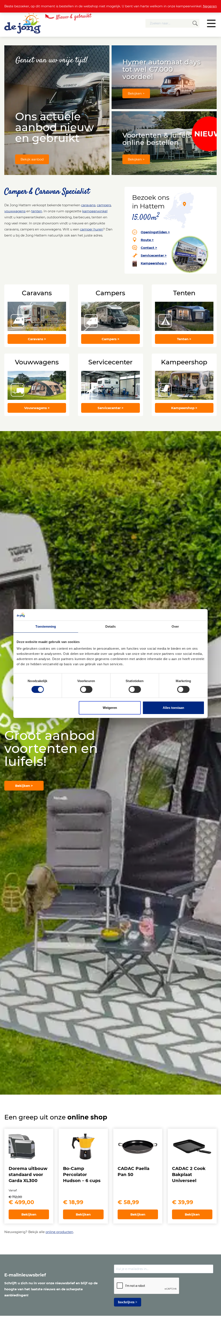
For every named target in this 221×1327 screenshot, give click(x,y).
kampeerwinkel (94, 211)
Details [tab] (110, 626)
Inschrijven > (127, 1302)
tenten (36, 211)
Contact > (149, 248)
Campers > (110, 339)
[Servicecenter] (110, 385)
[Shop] (184, 385)
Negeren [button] (210, 6)
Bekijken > (136, 93)
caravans (88, 205)
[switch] (86, 689)
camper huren (91, 229)
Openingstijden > (155, 232)
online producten (59, 1232)
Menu (211, 23)
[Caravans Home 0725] (37, 316)
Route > (147, 240)
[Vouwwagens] (37, 385)
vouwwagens (14, 211)
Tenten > (184, 339)
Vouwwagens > (37, 408)
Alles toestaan (173, 708)
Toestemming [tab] (45, 626)
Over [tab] (175, 626)
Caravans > (37, 339)
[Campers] (110, 316)
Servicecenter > (154, 255)
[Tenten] (184, 316)
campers (104, 205)
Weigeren (110, 708)
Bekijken (28, 1214)
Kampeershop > (154, 263)
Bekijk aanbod (32, 159)
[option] (110, 763)
